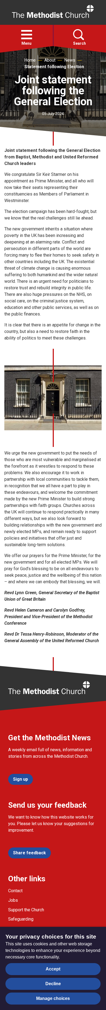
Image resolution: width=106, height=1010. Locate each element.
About (49, 60)
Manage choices (53, 998)
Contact (15, 890)
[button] (26, 34)
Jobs (13, 900)
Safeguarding (20, 919)
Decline (53, 983)
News (69, 60)
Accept (53, 969)
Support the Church (26, 909)
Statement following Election (54, 66)
